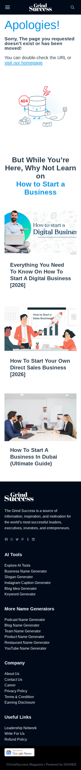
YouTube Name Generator (25, 648)
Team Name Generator (22, 631)
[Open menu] (7, 7)
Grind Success (23, 511)
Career (10, 685)
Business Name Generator (25, 571)
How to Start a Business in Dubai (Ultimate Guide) (33, 456)
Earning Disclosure (19, 702)
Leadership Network (20, 728)
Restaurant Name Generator (27, 642)
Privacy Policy (15, 691)
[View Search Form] (72, 7)
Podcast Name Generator (24, 620)
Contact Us (13, 679)
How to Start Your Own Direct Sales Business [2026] (40, 367)
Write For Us (14, 733)
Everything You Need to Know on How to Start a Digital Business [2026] (40, 275)
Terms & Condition (19, 697)
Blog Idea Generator (20, 588)
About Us (11, 674)
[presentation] (40, 232)
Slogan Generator (18, 577)
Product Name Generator (24, 637)
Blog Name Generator (21, 625)
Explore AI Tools (17, 565)
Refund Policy (15, 739)
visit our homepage (23, 62)
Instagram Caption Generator (27, 583)
